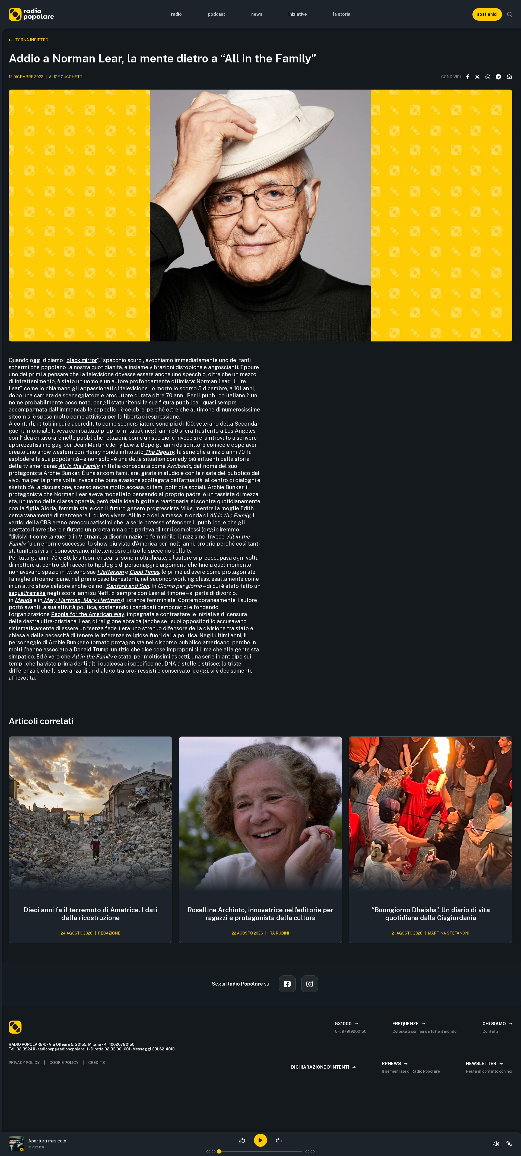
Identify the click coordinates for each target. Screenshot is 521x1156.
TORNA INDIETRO (31, 40)
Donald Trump (91, 649)
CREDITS (96, 1062)
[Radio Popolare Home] (31, 14)
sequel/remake (27, 593)
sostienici (487, 14)
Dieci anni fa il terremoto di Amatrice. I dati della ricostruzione (90, 913)
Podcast (216, 14)
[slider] (219, 1151)
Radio (176, 14)
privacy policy (24, 1062)
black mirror (81, 360)
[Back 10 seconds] (242, 1140)
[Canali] (509, 1144)
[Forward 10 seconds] (279, 1140)
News (256, 14)
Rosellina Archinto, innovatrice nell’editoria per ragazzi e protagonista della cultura (260, 913)
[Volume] (496, 1144)
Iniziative (297, 14)
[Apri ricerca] (509, 14)
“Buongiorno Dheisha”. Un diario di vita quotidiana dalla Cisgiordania (430, 913)
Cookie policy (63, 1062)
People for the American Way (87, 614)
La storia (341, 14)
